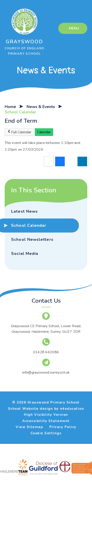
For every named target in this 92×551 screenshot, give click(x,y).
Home (10, 106)
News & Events (41, 106)
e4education (72, 408)
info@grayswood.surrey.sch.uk (46, 372)
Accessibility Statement (46, 421)
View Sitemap (29, 427)
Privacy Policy (62, 427)
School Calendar (20, 112)
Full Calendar (21, 132)
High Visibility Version (46, 414)
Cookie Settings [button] (46, 433)
